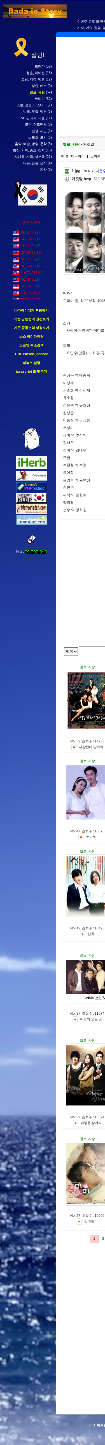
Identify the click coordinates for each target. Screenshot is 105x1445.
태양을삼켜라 (91, 1123)
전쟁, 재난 (39, 131)
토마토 (91, 837)
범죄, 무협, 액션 (35, 112)
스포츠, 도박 (37, 137)
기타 (43, 170)
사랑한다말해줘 (91, 747)
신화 (91, 934)
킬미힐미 (91, 1222)
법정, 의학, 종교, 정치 (29, 150)
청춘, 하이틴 (35, 73)
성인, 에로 (39, 86)
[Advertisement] (31, 401)
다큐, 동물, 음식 (35, 163)
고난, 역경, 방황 (33, 79)
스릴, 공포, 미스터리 (32, 105)
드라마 (40, 66)
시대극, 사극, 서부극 (30, 157)
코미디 (40, 99)
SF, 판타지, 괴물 (33, 118)
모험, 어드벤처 (36, 124)
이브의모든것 (91, 1019)
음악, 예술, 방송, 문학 (31, 144)
